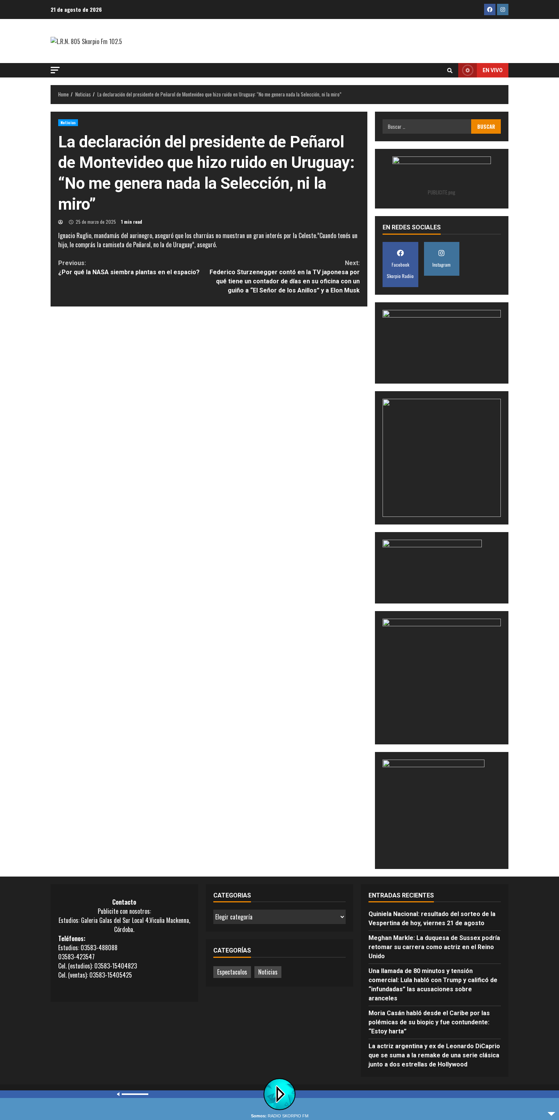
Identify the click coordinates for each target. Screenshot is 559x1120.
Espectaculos (232, 971)
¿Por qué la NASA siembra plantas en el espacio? (129, 267)
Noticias (68, 122)
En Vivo (493, 70)
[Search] (450, 70)
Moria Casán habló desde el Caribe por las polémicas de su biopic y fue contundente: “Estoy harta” (429, 1022)
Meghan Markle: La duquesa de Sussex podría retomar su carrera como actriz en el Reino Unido (434, 947)
